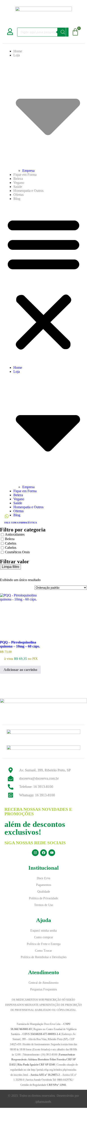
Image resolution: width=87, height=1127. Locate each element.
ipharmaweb (43, 1101)
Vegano (18, 182)
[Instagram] (35, 852)
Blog (16, 199)
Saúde (17, 187)
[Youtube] (51, 852)
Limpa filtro (10, 567)
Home (17, 51)
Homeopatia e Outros (28, 191)
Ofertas (18, 195)
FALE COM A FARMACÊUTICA (20, 522)
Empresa (28, 170)
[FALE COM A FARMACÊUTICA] (6, 516)
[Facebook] (43, 852)
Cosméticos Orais (17, 552)
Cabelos (10, 543)
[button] (43, 283)
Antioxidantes (15, 534)
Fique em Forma (25, 174)
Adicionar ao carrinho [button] (20, 670)
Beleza (18, 178)
